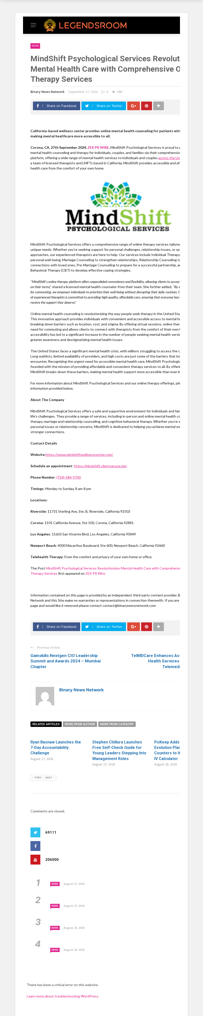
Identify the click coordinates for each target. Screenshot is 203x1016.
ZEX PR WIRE (98, 147)
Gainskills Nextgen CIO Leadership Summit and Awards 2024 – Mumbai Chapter (65, 661)
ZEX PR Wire (95, 573)
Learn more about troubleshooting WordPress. (63, 996)
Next (48, 777)
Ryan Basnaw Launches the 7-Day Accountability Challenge (55, 748)
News (35, 45)
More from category (117, 724)
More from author (80, 724)
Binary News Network (47, 91)
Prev (37, 777)
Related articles (46, 724)
